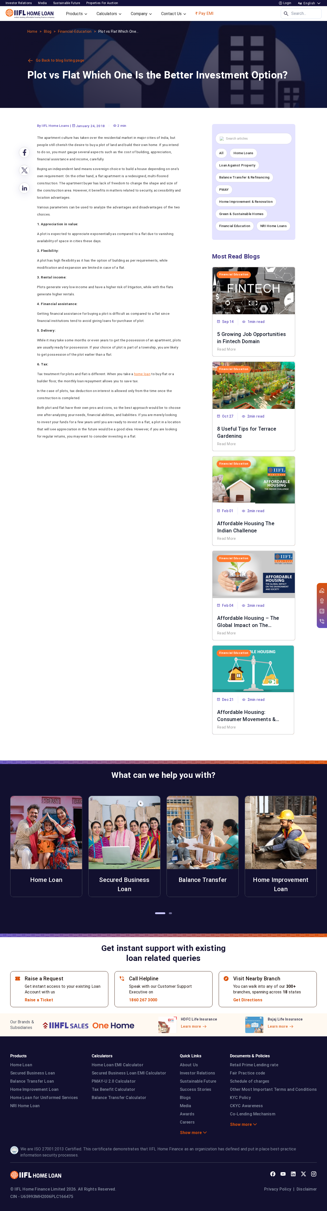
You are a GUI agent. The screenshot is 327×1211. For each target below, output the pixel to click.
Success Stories (196, 1089)
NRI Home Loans (273, 226)
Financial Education (234, 226)
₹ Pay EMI (204, 13)
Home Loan (21, 1064)
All (221, 153)
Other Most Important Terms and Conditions (273, 1089)
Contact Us (172, 13)
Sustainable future (66, 3)
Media (42, 3)
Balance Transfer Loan (32, 1081)
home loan (142, 374)
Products (75, 13)
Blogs (185, 1097)
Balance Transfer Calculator (119, 1097)
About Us (189, 1064)
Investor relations (19, 3)
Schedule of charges (250, 1081)
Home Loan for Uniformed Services (44, 1097)
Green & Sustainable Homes (241, 214)
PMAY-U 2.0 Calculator (114, 1081)
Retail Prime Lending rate (254, 1064)
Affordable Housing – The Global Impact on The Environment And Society (248, 621)
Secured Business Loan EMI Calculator (129, 1073)
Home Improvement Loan (34, 1089)
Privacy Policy (277, 1189)
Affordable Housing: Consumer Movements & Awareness (246, 715)
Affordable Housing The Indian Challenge (245, 526)
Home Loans (243, 153)
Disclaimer (307, 1189)
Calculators (107, 13)
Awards (187, 1114)
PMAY (224, 190)
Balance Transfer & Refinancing (244, 177)
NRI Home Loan (25, 1105)
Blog (47, 31)
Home (32, 31)
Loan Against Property (237, 165)
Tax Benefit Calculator (113, 1089)
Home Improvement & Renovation (246, 202)
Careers (187, 1122)
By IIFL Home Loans (53, 126)
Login (287, 3)
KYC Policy (240, 1097)
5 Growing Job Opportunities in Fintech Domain (251, 337)
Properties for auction (102, 3)
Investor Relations (197, 1073)
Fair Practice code (247, 1073)
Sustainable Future (198, 1081)
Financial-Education (74, 31)
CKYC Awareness (246, 1105)
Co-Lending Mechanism (252, 1114)
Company (139, 13)
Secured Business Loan (32, 1073)
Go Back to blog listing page (60, 60)
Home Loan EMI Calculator (117, 1064)
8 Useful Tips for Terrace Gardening (246, 432)
